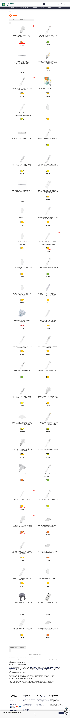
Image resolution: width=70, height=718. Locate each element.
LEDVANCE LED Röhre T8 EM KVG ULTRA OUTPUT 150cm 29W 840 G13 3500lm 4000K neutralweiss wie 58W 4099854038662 (22, 88)
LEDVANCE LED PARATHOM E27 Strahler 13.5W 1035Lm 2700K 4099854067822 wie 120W (22, 474)
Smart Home (42, 8)
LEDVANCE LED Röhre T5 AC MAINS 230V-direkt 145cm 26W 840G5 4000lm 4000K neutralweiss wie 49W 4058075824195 (48, 165)
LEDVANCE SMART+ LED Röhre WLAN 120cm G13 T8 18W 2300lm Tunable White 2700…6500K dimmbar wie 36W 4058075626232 (48, 217)
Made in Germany (38, 704)
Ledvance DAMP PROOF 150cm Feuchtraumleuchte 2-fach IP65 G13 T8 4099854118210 (22, 139)
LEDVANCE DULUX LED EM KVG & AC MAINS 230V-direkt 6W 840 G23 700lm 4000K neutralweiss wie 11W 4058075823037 (22, 501)
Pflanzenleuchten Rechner (40, 700)
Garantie (27, 709)
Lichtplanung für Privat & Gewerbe (41, 696)
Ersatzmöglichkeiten (39, 703)
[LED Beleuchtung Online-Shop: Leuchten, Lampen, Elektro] (8, 4)
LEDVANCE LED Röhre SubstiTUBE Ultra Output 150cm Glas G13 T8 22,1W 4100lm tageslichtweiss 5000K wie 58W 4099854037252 (47, 37)
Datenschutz (30, 704)
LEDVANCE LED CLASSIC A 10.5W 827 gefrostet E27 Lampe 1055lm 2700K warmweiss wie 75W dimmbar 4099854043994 (22, 526)
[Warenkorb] (67, 4)
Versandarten (13, 710)
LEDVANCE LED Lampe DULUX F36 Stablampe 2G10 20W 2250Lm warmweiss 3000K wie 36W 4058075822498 (22, 630)
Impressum (25, 701)
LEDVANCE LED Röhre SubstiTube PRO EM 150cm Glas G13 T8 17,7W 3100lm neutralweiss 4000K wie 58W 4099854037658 (47, 140)
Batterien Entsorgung (26, 708)
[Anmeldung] (61, 4)
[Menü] (68, 707)
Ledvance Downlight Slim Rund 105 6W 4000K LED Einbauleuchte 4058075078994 (48, 629)
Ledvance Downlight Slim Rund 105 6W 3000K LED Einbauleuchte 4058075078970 (48, 552)
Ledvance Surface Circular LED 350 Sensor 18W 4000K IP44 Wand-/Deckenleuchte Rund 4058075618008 (22, 294)
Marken (37, 706)
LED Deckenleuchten (55, 667)
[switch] (66, 714)
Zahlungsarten (13, 704)
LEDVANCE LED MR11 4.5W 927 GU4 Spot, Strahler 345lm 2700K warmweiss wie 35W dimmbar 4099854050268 (22, 320)
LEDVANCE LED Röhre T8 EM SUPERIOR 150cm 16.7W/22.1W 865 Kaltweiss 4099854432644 (22, 371)
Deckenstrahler (48, 668)
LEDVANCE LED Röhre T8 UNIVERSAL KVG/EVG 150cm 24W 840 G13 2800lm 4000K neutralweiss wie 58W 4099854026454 (48, 346)
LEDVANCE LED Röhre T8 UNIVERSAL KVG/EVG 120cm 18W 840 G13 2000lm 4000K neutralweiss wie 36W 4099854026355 (22, 578)
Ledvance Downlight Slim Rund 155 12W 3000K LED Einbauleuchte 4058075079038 (48, 526)
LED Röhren (47, 701)
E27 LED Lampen (32, 667)
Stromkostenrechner (39, 699)
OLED (36, 708)
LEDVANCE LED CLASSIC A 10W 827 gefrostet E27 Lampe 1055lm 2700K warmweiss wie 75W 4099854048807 (22, 37)
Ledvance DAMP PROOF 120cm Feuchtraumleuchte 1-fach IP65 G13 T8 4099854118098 (22, 191)
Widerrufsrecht (25, 704)
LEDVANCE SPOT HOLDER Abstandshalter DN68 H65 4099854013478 (22, 603)
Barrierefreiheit (27, 703)
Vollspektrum (47, 700)
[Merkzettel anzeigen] (64, 4)
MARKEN (59, 8)
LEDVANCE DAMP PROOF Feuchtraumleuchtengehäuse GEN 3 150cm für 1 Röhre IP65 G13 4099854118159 (22, 62)
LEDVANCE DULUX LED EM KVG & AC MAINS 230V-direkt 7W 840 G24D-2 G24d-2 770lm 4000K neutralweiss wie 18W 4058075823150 (47, 294)
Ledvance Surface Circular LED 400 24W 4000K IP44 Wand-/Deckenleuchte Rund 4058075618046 (48, 113)
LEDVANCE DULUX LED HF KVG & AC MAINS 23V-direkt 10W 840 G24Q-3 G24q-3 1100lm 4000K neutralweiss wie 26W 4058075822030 (48, 243)
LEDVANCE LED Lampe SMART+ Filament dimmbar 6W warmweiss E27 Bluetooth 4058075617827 (48, 88)
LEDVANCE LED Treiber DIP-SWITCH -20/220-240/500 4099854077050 (48, 603)
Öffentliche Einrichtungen (27, 705)
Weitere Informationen (63, 715)
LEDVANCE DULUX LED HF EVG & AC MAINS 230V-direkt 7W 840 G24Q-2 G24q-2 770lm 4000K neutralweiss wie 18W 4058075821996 (47, 320)
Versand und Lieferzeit (26, 696)
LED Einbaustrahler (39, 668)
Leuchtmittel (33, 8)
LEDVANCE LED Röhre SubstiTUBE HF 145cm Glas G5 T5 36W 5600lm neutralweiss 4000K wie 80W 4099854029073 (22, 398)
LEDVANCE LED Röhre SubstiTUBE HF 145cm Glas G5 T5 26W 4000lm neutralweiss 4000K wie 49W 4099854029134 (22, 165)
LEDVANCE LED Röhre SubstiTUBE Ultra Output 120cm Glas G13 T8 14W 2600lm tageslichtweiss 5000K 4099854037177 (48, 475)
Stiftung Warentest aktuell (40, 705)
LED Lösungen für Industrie (40, 701)
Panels (48, 667)
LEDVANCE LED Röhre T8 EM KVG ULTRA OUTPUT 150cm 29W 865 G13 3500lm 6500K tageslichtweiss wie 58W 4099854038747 (22, 346)
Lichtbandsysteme (40, 669)
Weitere (49, 8)
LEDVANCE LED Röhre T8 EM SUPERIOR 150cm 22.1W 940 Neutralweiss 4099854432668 (48, 268)
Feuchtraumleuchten (13, 668)
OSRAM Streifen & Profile (44, 671)
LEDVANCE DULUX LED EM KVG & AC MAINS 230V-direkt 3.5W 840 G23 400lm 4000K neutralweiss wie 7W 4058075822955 (22, 552)
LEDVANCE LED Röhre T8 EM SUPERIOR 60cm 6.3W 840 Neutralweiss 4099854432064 (48, 500)
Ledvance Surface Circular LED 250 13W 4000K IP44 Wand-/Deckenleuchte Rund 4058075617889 (48, 577)
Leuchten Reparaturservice (27, 706)
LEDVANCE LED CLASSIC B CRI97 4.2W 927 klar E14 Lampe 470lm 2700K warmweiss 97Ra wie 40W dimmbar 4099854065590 (47, 62)
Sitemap (39, 706)
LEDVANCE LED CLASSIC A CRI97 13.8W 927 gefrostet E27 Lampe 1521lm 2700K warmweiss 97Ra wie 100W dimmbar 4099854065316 (48, 398)
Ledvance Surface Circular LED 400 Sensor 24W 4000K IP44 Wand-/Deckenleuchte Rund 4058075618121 (22, 243)
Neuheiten (39, 708)
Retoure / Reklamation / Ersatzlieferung (29, 699)
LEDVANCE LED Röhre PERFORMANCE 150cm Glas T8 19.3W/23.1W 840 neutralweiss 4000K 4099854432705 (48, 449)
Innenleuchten (13, 8)
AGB (23, 703)
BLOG (24, 700)
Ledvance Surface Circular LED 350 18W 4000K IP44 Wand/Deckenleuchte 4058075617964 (22, 268)
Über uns (24, 709)
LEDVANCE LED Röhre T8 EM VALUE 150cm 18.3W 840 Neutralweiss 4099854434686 (48, 371)
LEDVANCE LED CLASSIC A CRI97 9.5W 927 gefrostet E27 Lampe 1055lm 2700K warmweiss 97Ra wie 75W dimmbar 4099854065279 (22, 449)
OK (62, 712)
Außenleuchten (23, 8)
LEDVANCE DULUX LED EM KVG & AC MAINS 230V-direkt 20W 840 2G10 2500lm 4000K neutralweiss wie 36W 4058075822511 (48, 191)
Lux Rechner (45, 699)
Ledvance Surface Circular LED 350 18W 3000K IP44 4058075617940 (22, 217)
